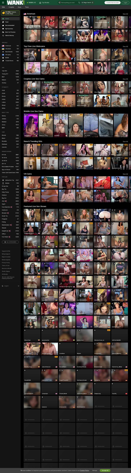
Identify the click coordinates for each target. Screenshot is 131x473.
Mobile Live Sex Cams (33, 111)
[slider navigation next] (126, 29)
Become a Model (6, 268)
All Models (5, 274)
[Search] (79, 2)
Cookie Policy (84, 470)
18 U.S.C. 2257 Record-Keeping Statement (8, 277)
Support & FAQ (6, 251)
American (31, 14)
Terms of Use (5, 265)
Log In (125, 2)
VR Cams (28, 174)
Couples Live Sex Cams (34, 79)
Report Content (6, 257)
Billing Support (6, 254)
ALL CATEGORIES (11, 242)
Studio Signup (6, 271)
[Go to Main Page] (15, 2)
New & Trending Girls (33, 141)
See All (125, 14)
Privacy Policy (6, 262)
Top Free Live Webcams (34, 46)
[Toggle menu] (3, 2)
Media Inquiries (6, 259)
